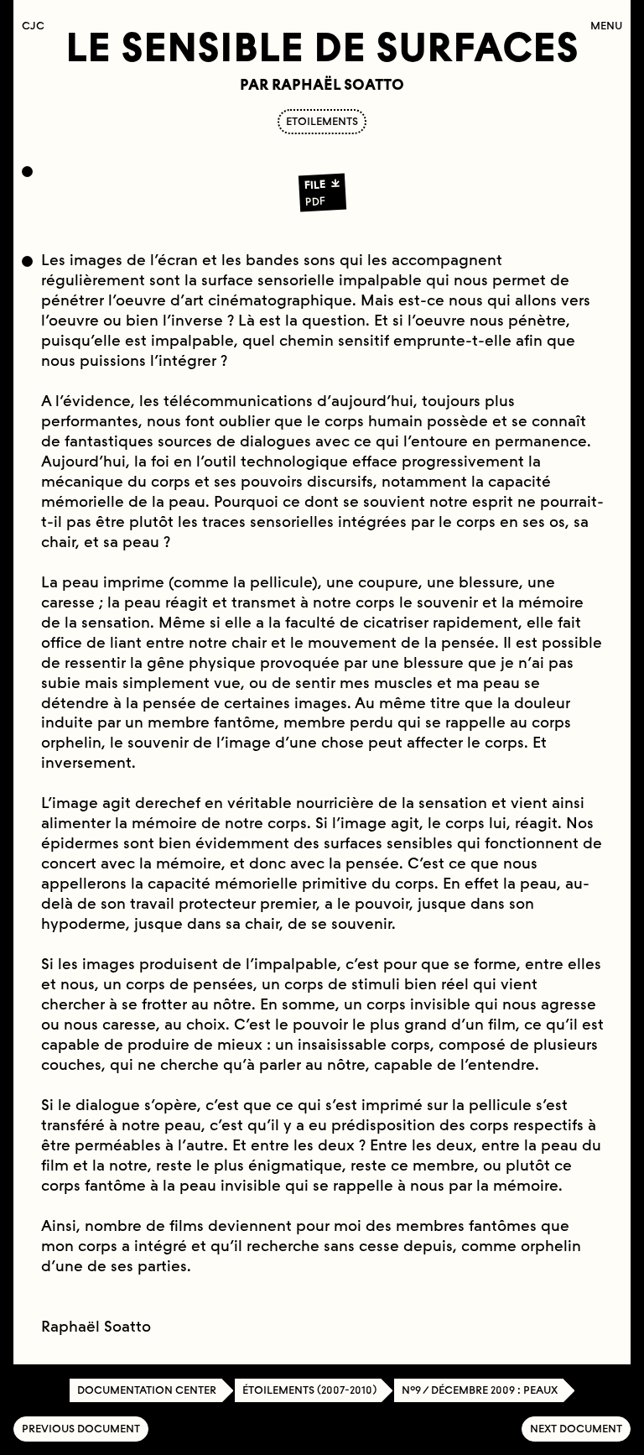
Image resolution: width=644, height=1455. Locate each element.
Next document (576, 1428)
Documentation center (146, 1390)
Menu (606, 25)
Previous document (81, 1428)
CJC (37, 25)
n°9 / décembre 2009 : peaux (480, 1390)
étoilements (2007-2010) (309, 1390)
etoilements (322, 121)
